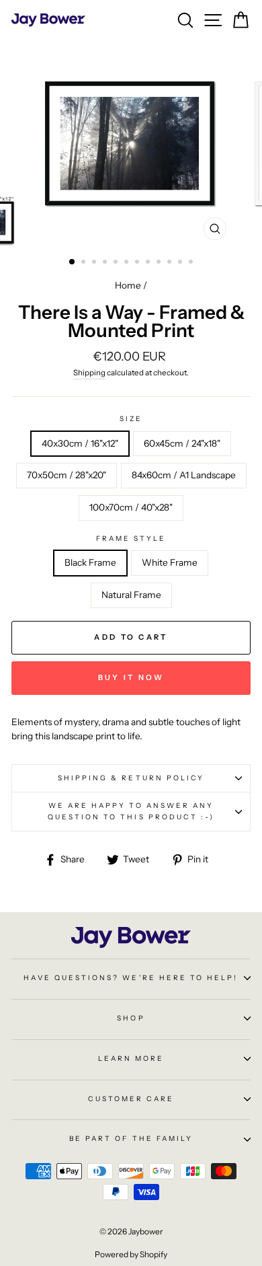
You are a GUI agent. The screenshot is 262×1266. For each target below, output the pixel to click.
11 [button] (181, 263)
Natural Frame (131, 594)
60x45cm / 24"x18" (182, 443)
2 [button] (84, 263)
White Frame (170, 562)
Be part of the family (131, 1138)
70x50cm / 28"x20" (66, 475)
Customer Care (131, 1098)
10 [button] (170, 263)
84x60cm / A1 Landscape (184, 475)
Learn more (131, 1058)
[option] (131, 143)
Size (131, 418)
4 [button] (106, 263)
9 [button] (160, 263)
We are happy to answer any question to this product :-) (131, 811)
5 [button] (117, 263)
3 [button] (95, 263)
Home (128, 285)
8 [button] (149, 263)
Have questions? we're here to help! (131, 977)
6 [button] (127, 263)
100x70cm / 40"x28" (131, 507)
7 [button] (138, 263)
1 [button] (72, 262)
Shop (130, 1018)
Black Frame (90, 562)
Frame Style (131, 538)
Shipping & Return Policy (131, 778)
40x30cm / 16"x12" (80, 443)
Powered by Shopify (131, 1254)
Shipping (89, 372)
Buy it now (131, 677)
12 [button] (192, 263)
